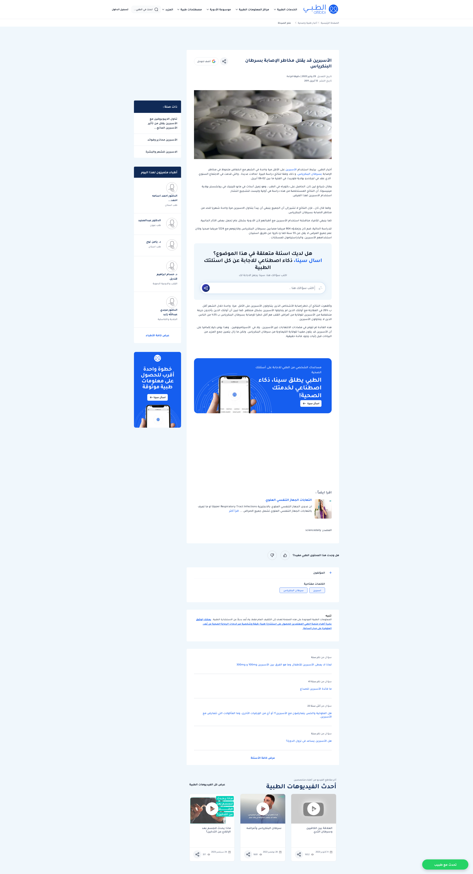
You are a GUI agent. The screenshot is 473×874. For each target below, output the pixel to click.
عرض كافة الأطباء (157, 335)
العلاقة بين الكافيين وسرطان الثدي (319, 829)
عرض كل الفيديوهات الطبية (207, 784)
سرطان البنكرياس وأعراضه (264, 828)
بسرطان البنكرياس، (309, 174)
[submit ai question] (206, 288)
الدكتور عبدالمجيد (149, 220)
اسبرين (317, 590)
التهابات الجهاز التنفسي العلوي (289, 499)
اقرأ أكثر (234, 511)
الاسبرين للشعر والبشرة (161, 151)
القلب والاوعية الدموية (165, 283)
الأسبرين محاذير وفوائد (162, 139)
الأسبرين (291, 169)
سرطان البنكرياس (293, 590)
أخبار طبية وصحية (307, 23)
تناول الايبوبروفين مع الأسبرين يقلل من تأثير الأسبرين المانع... (162, 123)
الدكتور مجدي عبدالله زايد (168, 312)
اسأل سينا (313, 403)
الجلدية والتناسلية (167, 319)
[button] (285, 9)
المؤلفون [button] (319, 573)
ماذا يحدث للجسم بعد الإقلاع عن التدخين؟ (216, 829)
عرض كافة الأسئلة (263, 758)
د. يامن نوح (153, 241)
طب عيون (155, 225)
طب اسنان (171, 205)
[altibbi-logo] (321, 9)
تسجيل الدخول (120, 9)
